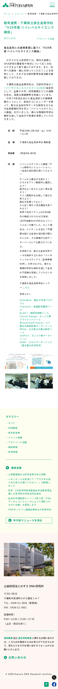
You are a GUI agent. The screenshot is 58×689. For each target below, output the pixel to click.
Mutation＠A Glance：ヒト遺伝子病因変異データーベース (36, 324)
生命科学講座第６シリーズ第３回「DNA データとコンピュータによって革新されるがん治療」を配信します (29, 501)
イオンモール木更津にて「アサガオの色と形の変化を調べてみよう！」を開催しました (29, 482)
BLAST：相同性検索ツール (34, 312)
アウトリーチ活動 (45, 38)
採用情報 (13, 451)
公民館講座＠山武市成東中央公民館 (27, 474)
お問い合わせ (17, 657)
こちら (26, 287)
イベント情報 (15, 437)
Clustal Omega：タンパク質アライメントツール (35, 318)
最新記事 (16, 467)
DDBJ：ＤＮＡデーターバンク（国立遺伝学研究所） (36, 343)
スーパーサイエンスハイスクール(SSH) (29, 86)
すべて (11, 423)
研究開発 (13, 427)
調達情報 (13, 447)
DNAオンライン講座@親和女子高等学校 (29, 509)
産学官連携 (14, 432)
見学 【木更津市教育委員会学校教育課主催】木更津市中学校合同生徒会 (30, 492)
